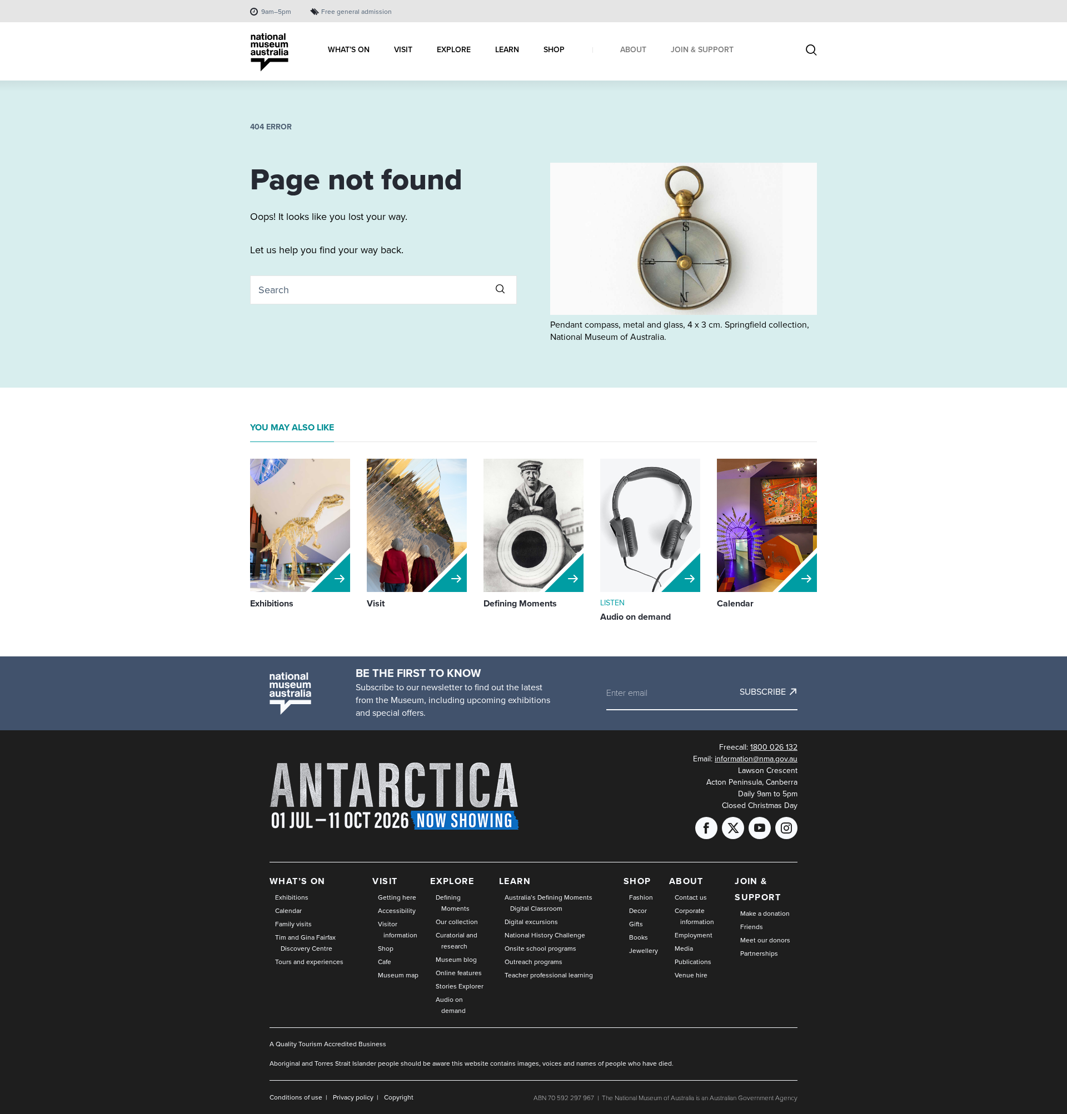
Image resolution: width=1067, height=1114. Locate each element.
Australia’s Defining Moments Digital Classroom (548, 903)
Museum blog (456, 960)
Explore (452, 881)
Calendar (288, 911)
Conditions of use (296, 1097)
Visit (384, 881)
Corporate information (694, 916)
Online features (459, 973)
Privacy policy (353, 1097)
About (686, 881)
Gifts (636, 924)
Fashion (641, 897)
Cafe (384, 962)
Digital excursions (531, 922)
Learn (515, 881)
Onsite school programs (540, 949)
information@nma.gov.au (756, 759)
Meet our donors (765, 940)
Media (684, 949)
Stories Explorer (459, 986)
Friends (751, 927)
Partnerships (759, 954)
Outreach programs (533, 962)
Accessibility (397, 911)
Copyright (398, 1097)
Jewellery (643, 951)
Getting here (397, 897)
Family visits (293, 924)
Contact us (691, 897)
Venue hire (691, 975)
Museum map (398, 975)
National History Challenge (545, 935)
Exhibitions (291, 897)
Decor (638, 911)
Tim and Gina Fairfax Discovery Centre (305, 943)
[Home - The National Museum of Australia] (269, 52)
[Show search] (811, 51)
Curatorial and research (456, 940)
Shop (385, 949)
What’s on (298, 881)
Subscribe (763, 692)
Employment (693, 935)
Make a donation (765, 914)
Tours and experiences (309, 962)
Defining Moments (453, 903)
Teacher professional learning (549, 975)
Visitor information (397, 929)
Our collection (457, 922)
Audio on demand (451, 1005)
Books (638, 937)
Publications (693, 962)
